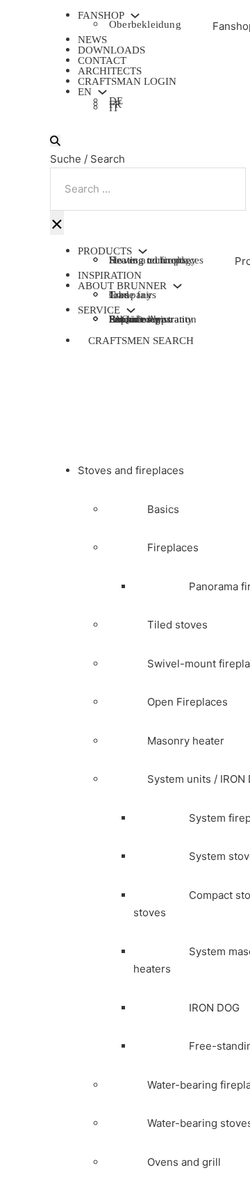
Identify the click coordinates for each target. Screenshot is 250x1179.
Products (105, 251)
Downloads (111, 50)
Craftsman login (127, 81)
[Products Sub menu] (143, 251)
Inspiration (110, 275)
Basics (163, 509)
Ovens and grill (184, 1162)
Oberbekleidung (145, 24)
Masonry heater (185, 740)
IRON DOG (214, 1007)
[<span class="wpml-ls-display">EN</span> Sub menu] (102, 92)
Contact (102, 60)
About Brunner (122, 286)
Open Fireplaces (187, 701)
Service (99, 310)
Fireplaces (173, 547)
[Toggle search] (55, 141)
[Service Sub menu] (131, 310)
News (92, 39)
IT (114, 109)
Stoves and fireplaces (131, 470)
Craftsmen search (141, 340)
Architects (110, 70)
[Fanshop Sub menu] (135, 15)
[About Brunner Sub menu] (177, 286)
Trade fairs (132, 294)
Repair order (137, 319)
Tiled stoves (177, 624)
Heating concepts (147, 260)
